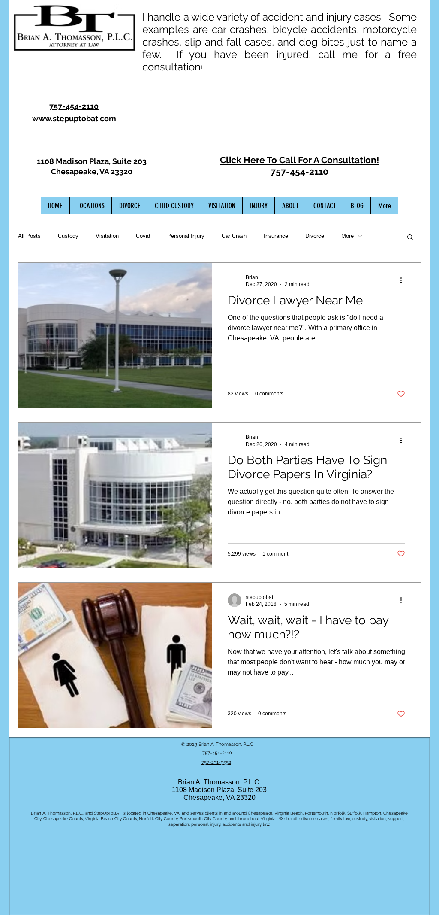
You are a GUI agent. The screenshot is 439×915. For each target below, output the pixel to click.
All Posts (29, 236)
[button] (410, 237)
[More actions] (404, 280)
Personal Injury (185, 236)
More (347, 236)
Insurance (276, 236)
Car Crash (234, 236)
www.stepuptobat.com (74, 118)
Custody (68, 236)
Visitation (107, 236)
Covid (143, 236)
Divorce (314, 236)
